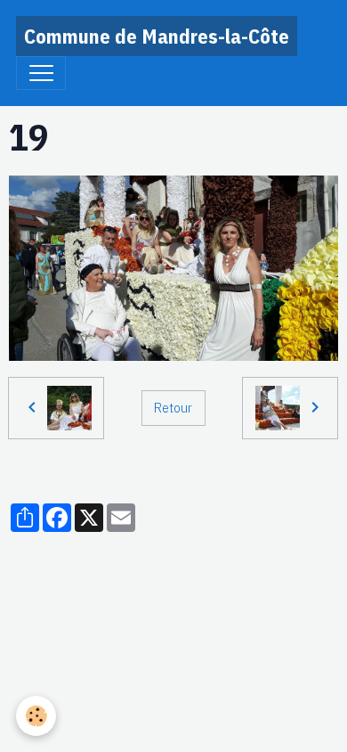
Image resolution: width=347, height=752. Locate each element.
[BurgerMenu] (41, 73)
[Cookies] (36, 716)
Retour (173, 407)
